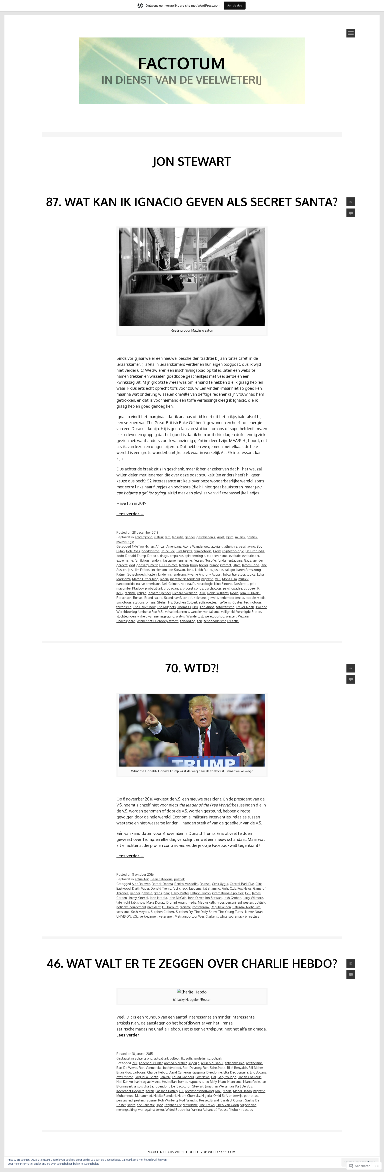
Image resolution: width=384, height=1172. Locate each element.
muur (220, 902)
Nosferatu (241, 584)
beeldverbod (172, 1068)
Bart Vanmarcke (150, 1068)
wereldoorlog (214, 616)
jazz (131, 570)
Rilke (202, 593)
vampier (196, 612)
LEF (181, 1091)
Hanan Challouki (249, 1077)
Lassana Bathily (167, 1091)
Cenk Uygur (220, 884)
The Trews (207, 1105)
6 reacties (252, 916)
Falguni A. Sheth (146, 1077)
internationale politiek (228, 893)
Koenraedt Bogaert (130, 1091)
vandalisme (211, 612)
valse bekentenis (177, 612)
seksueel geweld (206, 598)
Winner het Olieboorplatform (157, 621)
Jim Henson (159, 570)
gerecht (122, 565)
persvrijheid (234, 902)
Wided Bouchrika (178, 1109)
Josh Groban (232, 898)
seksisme (123, 912)
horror (203, 565)
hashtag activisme (147, 1082)
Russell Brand (143, 598)
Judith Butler (203, 570)
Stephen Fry (184, 912)
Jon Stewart (176, 570)
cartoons (139, 1072)
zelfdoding (187, 621)
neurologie (205, 584)
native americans (148, 584)
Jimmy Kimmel (138, 898)
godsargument (147, 565)
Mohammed (125, 1095)
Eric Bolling (258, 1072)
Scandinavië (172, 598)
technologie (253, 602)
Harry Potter (180, 893)
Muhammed (143, 1095)
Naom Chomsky (189, 1095)
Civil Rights (184, 551)
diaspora (198, 1072)
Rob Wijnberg (168, 1100)
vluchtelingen (126, 616)
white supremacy (232, 916)
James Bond (250, 565)
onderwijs (235, 1095)
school (187, 598)
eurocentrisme (217, 556)
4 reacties (246, 1109)
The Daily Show (144, 607)
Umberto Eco (147, 612)
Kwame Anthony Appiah (205, 574)
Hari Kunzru (124, 1082)
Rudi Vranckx (188, 1100)
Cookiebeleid (92, 1163)
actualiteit (142, 879)
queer (252, 588)
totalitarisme (225, 607)
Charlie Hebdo (157, 1072)
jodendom (162, 1086)
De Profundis (255, 551)
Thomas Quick (187, 607)
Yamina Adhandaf (203, 1109)
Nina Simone (223, 584)
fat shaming (211, 888)
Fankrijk (165, 1077)
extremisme (124, 560)
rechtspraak (200, 907)
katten (152, 574)
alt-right (217, 546)
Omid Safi (220, 1095)
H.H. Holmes (168, 565)
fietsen (198, 560)
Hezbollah (169, 1082)
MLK (218, 579)
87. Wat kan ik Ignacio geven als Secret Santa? (192, 201)
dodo (120, 556)
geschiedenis (205, 537)
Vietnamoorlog (186, 916)
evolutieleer (250, 556)
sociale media (256, 598)
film (167, 537)
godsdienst (202, 1058)
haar (167, 893)
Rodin (234, 593)
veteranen (166, 916)
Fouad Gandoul (183, 1077)
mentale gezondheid (185, 579)
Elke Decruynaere (236, 1072)
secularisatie (146, 1105)
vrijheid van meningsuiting (155, 616)
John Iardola (158, 898)
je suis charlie (143, 1086)
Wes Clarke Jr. (208, 916)
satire (158, 598)
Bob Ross (133, 551)
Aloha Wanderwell (196, 546)
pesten (248, 902)
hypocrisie (196, 1082)
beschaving (247, 546)
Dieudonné (214, 1072)
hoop (194, 565)
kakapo (230, 570)
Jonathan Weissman (219, 1086)
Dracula (152, 556)
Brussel (205, 884)
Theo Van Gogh (227, 1105)
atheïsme (230, 546)
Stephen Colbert (185, 602)
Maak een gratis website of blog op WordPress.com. (192, 1152)
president (154, 907)
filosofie (177, 537)
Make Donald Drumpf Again (166, 902)
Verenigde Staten (248, 612)
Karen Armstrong (248, 570)
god (132, 565)
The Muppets (166, 607)
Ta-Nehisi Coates (230, 602)
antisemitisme (234, 1063)
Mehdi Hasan (242, 1091)
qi (245, 588)
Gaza (247, 560)
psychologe (213, 588)
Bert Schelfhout (214, 1068)
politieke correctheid (131, 907)
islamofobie (251, 1082)
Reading (177, 330)
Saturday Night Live (246, 907)
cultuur (159, 537)
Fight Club (229, 888)
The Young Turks (230, 912)
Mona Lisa (229, 579)
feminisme (184, 560)
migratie (207, 579)
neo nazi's (188, 584)
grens (158, 893)
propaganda (172, 588)
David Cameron (180, 1072)
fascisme (169, 560)
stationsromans (144, 602)
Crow (216, 551)
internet (225, 565)
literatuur (238, 574)
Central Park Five (242, 884)
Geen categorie (161, 879)
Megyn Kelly (206, 902)
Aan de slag (234, 5)
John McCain (177, 898)
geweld (147, 893)
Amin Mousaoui (212, 1063)
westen (231, 616)
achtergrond (143, 537)
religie (141, 593)
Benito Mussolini (186, 884)
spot (159, 1105)
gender (190, 537)
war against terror (151, 1109)
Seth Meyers (140, 912)
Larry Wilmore (253, 898)
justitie (218, 570)
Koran (150, 1091)
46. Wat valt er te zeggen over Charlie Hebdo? (192, 963)
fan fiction (142, 560)
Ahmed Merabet (175, 1063)
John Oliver (196, 898)
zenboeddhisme (215, 621)
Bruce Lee (168, 551)
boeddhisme (150, 551)
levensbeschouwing (199, 1091)
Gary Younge (227, 1077)
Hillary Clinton (200, 893)
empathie (176, 556)
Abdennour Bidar (150, 1063)
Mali (218, 1091)
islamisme (234, 1082)
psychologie (125, 542)
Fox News (245, 888)
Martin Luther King (145, 579)
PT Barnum (170, 907)
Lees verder (130, 513)
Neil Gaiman (170, 584)
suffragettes (207, 602)
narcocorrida (125, 584)
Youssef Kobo (228, 1109)
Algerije (193, 1063)
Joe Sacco (178, 1086)
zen (199, 621)
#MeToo (138, 546)
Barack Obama (162, 884)
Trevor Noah (245, 607)
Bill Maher (256, 1068)
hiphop (184, 565)
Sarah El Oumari (232, 1100)
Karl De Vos (243, 1086)
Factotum (181, 63)
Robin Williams (218, 593)
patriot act (251, 1095)
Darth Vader (140, 888)
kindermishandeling (172, 574)
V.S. (161, 612)
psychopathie (232, 588)
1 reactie (233, 621)
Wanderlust (194, 616)
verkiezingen (149, 916)
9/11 (134, 1063)
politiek (252, 537)
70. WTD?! (192, 668)
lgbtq (230, 537)
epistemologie (195, 556)
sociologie (124, 602)
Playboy (138, 588)
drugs (164, 556)
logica (251, 574)
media (164, 579)
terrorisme (123, 607)
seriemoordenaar (232, 598)
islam (236, 565)
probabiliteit (153, 588)
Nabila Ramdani (165, 1095)
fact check (180, 888)
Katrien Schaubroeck (131, 574)
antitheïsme (254, 1063)
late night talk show (130, 902)
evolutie (235, 556)
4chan (149, 546)
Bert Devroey (192, 1068)
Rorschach (124, 598)
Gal (213, 1077)
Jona (190, 570)
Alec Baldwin (141, 884)
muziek (240, 537)
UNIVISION (123, 916)
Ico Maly (211, 1082)
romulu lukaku (250, 593)
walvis (180, 616)
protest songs (193, 588)
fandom (156, 560)
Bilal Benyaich (237, 1068)
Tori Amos (207, 607)
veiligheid (228, 612)
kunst (220, 537)
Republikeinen (221, 907)
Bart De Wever (126, 1068)
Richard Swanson (184, 593)
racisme (130, 593)
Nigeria (207, 1095)
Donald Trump (135, 556)
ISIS (247, 893)
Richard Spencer (159, 593)
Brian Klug (123, 1072)
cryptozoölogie (233, 551)
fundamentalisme (230, 560)
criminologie (203, 551)
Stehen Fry (164, 602)
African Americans (168, 546)
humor (214, 565)
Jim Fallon (142, 570)
